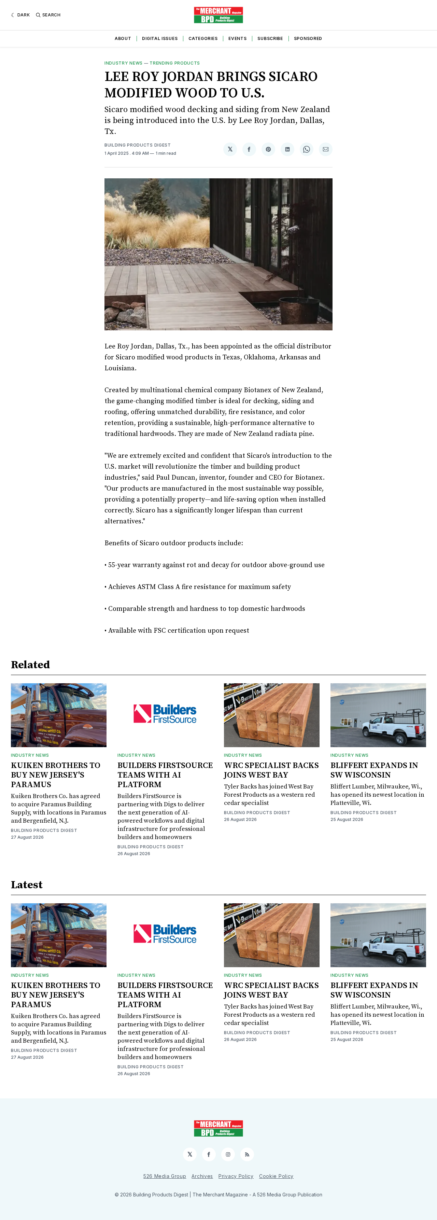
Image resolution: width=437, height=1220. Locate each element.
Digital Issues (160, 38)
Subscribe (270, 38)
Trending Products (175, 63)
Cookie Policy (276, 1176)
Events (237, 38)
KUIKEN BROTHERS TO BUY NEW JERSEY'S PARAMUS (55, 775)
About (123, 38)
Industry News (123, 63)
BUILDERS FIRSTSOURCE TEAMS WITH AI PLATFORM (165, 775)
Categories (202, 38)
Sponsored (308, 38)
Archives (202, 1176)
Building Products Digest (137, 145)
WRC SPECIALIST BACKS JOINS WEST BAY (271, 770)
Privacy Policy (236, 1176)
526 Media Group (164, 1176)
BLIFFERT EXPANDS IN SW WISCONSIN (374, 770)
